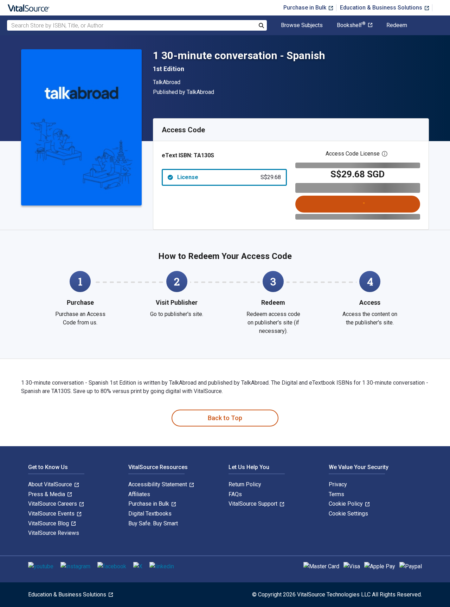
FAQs (235, 494)
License (229, 177)
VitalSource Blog (49, 523)
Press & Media (47, 494)
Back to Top (225, 418)
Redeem (396, 25)
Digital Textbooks (150, 513)
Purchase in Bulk (305, 7)
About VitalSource (50, 484)
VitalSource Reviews (53, 533)
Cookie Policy (346, 503)
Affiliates (139, 494)
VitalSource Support (254, 503)
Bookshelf (351, 25)
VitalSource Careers (53, 503)
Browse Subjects (302, 25)
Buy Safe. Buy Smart (153, 523)
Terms (336, 494)
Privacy (338, 484)
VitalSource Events (52, 513)
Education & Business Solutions (382, 7)
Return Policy (245, 484)
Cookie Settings (348, 513)
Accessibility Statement (158, 484)
